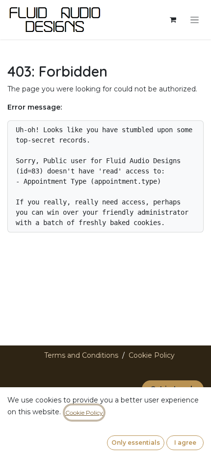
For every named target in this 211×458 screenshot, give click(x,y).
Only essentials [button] (135, 442)
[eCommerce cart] (173, 20)
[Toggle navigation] (194, 19)
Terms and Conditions (81, 355)
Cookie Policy (152, 355)
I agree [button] (185, 442)
